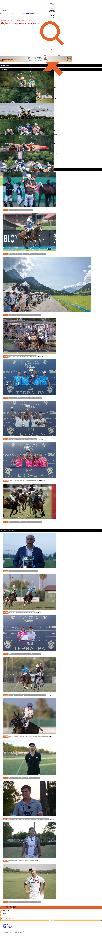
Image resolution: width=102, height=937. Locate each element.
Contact (52, 17)
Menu (51, 3)
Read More (6, 253)
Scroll (1, 936)
